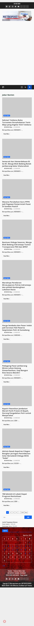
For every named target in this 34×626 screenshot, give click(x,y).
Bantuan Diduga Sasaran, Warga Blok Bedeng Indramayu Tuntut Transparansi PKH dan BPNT (17, 244)
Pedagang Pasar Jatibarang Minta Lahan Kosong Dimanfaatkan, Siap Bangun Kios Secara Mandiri (15, 369)
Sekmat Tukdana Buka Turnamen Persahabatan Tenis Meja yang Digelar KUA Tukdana (16, 122)
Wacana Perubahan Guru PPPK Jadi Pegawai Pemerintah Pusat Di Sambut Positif (16, 204)
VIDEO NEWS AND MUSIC (12, 575)
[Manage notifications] (4, 621)
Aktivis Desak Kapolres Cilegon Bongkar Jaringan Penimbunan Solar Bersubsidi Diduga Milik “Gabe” (16, 454)
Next (26, 512)
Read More (6, 134)
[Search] (25, 87)
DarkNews (21, 585)
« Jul (3, 566)
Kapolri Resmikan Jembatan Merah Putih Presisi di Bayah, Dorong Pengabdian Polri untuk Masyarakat (16, 412)
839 (23, 512)
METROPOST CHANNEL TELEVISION (17, 573)
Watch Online (30, 87)
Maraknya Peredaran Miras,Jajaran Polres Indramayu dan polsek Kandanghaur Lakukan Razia (16, 286)
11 (8, 550)
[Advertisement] (17, 65)
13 (17, 550)
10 (4, 550)
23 (29, 553)
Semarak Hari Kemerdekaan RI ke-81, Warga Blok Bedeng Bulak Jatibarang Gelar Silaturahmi (16, 163)
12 (12, 550)
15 (25, 550)
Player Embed (23, 575)
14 (21, 550)
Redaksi (10, 571)
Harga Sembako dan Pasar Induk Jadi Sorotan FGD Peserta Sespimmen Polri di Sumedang (17, 327)
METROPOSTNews (8, 127)
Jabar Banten (7, 115)
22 (25, 553)
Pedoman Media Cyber (19, 571)
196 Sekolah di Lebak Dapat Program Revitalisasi (14, 495)
